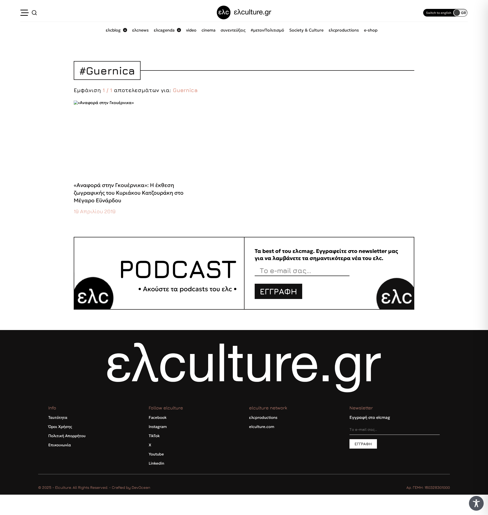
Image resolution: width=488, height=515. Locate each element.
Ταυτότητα (57, 417)
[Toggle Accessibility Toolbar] (476, 503)
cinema (209, 30)
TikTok (154, 435)
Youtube (156, 454)
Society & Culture (306, 30)
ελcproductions (344, 30)
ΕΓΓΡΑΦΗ (278, 291)
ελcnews (140, 30)
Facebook (157, 417)
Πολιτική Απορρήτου (67, 435)
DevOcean (141, 487)
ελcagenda (164, 30)
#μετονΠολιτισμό (267, 30)
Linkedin (156, 463)
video (191, 30)
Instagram (158, 426)
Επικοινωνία (59, 444)
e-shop (370, 30)
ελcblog (113, 30)
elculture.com (261, 426)
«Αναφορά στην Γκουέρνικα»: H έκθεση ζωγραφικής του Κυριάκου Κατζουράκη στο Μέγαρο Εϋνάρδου (129, 193)
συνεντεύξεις (233, 30)
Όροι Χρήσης (60, 426)
